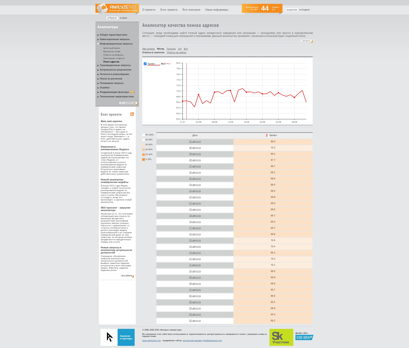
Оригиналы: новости (114, 58)
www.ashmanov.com (151, 340)
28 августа (195, 160)
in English (304, 10)
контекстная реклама (192, 340)
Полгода (171, 48)
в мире (123, 18)
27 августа (195, 166)
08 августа (195, 283)
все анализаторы (128, 103)
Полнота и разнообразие (114, 74)
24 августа (195, 184)
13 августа (195, 252)
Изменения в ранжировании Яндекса (115, 148)
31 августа (195, 141)
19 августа (195, 215)
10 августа (195, 271)
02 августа (195, 320)
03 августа (195, 314)
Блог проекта (168, 9)
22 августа (195, 197)
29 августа (195, 153)
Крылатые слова (111, 51)
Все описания (191, 9)
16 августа (195, 234)
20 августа (195, 209)
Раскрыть (306, 41)
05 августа (195, 302)
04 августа (195, 308)
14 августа (195, 246)
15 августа (195, 240)
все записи (127, 276)
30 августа (195, 147)
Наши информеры (216, 9)
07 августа (195, 289)
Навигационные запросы (115, 39)
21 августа (195, 203)
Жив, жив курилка (111, 121)
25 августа (195, 178)
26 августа (195, 172)
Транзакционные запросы (115, 65)
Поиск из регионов (111, 78)
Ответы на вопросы (113, 55)
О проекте (148, 9)
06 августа (195, 296)
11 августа (194, 265)
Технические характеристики (117, 96)
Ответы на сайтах (176, 52)
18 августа (195, 221)
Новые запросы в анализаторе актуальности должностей (116, 250)
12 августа (195, 258)
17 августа (195, 228)
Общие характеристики (113, 34)
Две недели (148, 48)
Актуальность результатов (115, 69)
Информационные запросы (116, 43)
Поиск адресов (111, 61)
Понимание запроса (111, 83)
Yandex (273, 135)
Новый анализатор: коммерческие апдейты (114, 180)
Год (179, 48)
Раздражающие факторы (114, 92)
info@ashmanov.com (212, 340)
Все (186, 48)
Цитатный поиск (111, 48)
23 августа (195, 191)
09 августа (195, 277)
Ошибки (104, 87)
